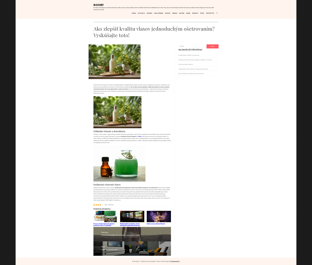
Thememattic (175, 261)
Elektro (167, 13)
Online (188, 13)
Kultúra (181, 13)
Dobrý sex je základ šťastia (156, 224)
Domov (134, 13)
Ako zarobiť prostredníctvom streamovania (191, 73)
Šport (202, 13)
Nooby (98, 5)
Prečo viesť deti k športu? (186, 64)
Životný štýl (210, 13)
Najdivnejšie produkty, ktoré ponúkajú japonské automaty (130, 224)
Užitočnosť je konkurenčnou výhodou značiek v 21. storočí (195, 60)
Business (149, 13)
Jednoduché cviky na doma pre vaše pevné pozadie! (193, 69)
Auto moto (141, 13)
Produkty (195, 13)
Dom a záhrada (158, 13)
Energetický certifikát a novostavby (189, 55)
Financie (174, 13)
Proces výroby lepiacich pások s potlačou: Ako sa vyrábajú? (104, 224)
